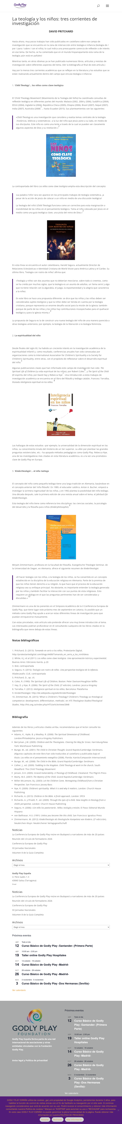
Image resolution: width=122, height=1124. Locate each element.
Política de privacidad (37, 1060)
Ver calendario (19, 990)
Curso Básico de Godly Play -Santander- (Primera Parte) (57, 946)
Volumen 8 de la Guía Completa (28, 852)
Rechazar (57, 1119)
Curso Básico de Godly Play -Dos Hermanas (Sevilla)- (56, 983)
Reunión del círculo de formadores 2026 (32, 838)
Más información (74, 1119)
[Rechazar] (118, 1110)
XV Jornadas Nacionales (24, 848)
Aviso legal (17, 1060)
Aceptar (45, 1119)
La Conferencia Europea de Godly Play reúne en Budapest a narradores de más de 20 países (58, 834)
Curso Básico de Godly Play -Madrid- (45, 964)
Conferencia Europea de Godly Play (29, 843)
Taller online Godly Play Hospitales (44, 955)
